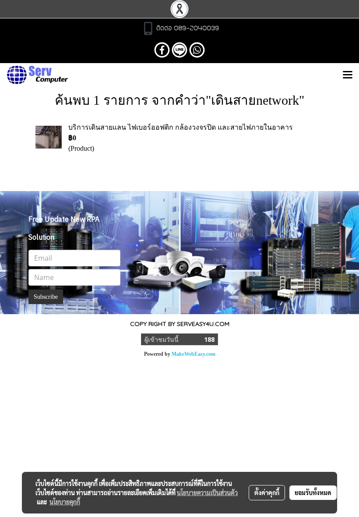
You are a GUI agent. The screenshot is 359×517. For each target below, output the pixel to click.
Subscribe (46, 297)
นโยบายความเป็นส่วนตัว (207, 492)
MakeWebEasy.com (193, 354)
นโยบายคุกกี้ (64, 502)
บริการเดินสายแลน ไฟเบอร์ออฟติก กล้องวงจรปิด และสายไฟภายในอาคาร (180, 127)
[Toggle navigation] (347, 75)
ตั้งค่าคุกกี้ (266, 492)
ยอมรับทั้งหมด (313, 492)
